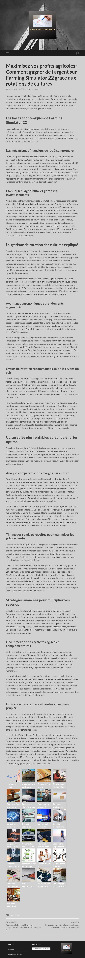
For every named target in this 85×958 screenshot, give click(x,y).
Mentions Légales (15, 954)
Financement (14, 915)
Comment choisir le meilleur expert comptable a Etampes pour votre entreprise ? (23, 926)
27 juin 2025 (11, 89)
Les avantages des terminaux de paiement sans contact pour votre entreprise (62, 925)
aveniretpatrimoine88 (29, 89)
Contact (11, 950)
